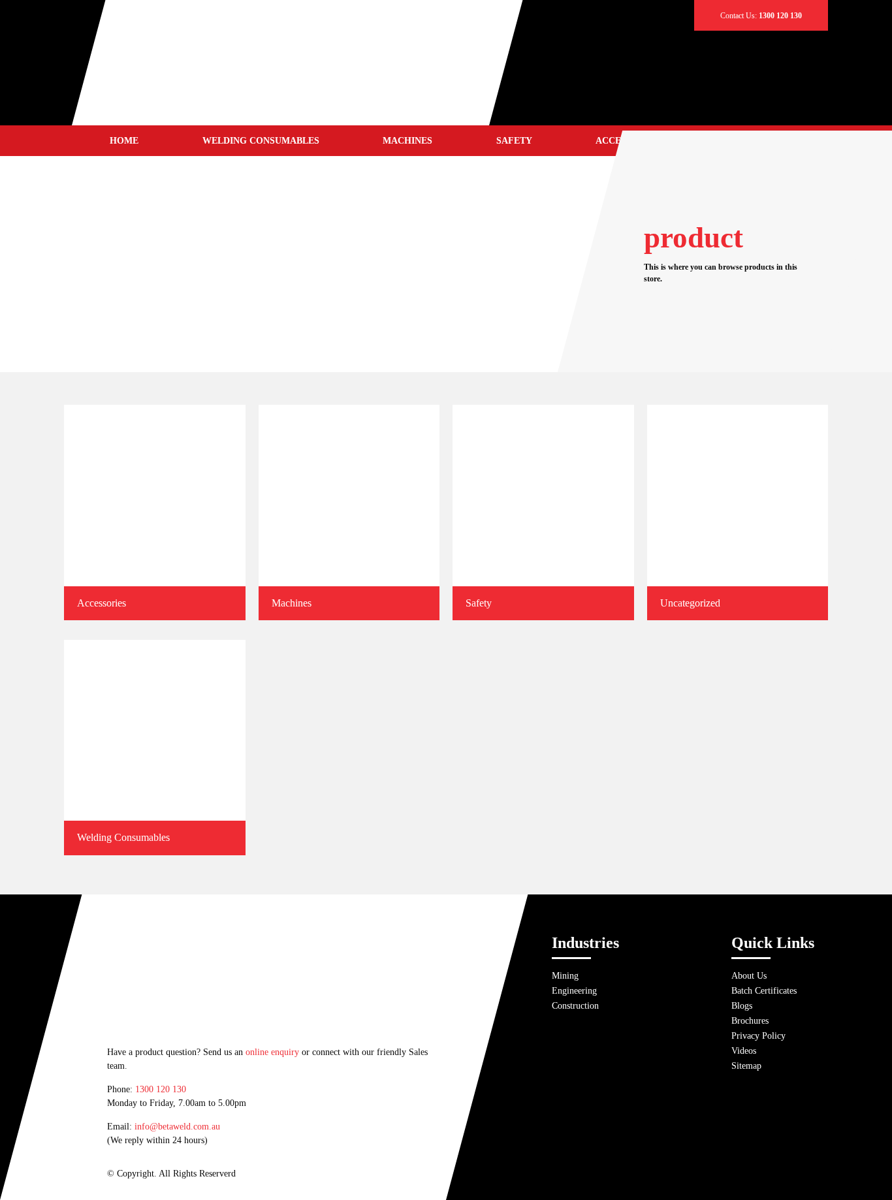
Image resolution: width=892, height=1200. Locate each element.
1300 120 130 (160, 1089)
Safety (514, 141)
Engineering (574, 991)
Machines (407, 141)
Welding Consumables (260, 141)
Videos (743, 1051)
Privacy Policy (758, 1036)
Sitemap (746, 1066)
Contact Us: (761, 15)
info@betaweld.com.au (177, 1126)
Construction (575, 1006)
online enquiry (272, 1052)
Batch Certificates (764, 991)
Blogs (741, 1006)
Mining (565, 976)
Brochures (750, 1021)
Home (124, 141)
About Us (749, 976)
